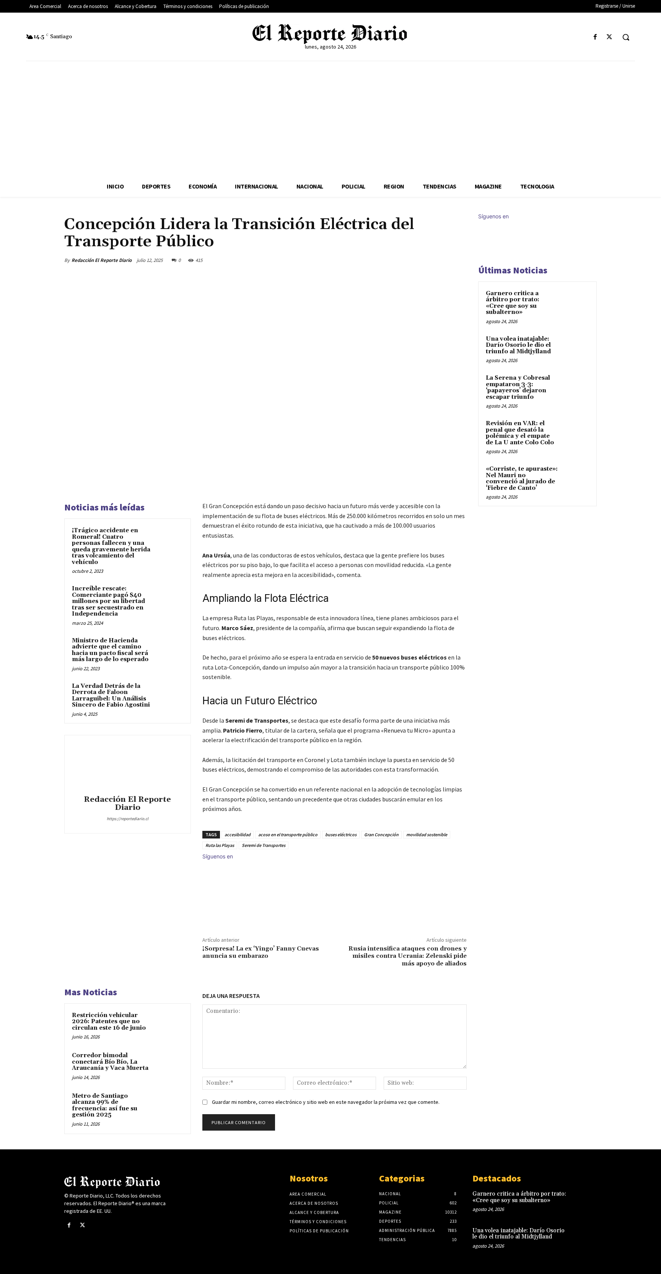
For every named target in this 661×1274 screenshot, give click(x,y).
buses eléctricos (341, 834)
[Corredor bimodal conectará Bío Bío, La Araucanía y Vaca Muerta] (168, 1065)
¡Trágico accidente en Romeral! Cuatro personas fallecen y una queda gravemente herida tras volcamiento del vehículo (111, 546)
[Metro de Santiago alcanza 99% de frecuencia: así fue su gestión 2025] (168, 1106)
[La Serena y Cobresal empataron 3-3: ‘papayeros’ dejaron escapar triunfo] (575, 387)
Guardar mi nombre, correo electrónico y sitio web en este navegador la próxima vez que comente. (326, 1101)
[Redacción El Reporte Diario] (127, 766)
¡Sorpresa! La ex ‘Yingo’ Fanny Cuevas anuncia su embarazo (260, 952)
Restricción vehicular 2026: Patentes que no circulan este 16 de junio (109, 1022)
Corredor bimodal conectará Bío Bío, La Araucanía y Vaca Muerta (110, 1062)
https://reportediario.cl (127, 818)
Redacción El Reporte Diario (102, 260)
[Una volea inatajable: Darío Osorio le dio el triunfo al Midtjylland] (575, 348)
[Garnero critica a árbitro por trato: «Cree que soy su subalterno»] (575, 302)
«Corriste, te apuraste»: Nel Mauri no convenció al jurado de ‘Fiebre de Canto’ (522, 478)
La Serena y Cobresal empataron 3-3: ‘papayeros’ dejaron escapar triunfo (518, 387)
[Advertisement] (330, 118)
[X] (609, 37)
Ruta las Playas (219, 845)
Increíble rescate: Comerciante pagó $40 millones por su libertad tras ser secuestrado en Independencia (108, 601)
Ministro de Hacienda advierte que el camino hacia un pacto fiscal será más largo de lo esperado (110, 650)
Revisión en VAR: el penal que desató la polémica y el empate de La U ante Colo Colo (520, 433)
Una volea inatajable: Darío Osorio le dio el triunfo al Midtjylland (518, 345)
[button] (626, 37)
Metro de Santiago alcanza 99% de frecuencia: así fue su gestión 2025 (104, 1105)
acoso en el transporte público (287, 834)
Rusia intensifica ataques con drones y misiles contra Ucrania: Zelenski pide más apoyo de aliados (407, 956)
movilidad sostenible (426, 834)
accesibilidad (238, 834)
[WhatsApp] (440, 260)
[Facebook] (595, 37)
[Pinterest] (423, 260)
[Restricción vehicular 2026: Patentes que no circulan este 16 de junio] (168, 1025)
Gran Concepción (381, 834)
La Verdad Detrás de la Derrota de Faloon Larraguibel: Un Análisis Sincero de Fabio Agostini (111, 695)
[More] (459, 260)
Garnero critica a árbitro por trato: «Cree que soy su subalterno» (512, 303)
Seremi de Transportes (263, 845)
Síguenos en (217, 856)
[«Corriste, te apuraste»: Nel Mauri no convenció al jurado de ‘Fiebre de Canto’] (575, 478)
